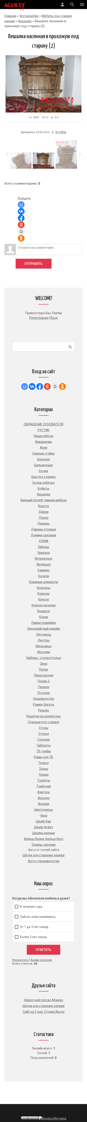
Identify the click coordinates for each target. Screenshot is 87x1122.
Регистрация (38, 318)
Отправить (34, 263)
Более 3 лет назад (33, 937)
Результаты (20, 960)
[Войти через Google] (21, 231)
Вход (54, 318)
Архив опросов (41, 960)
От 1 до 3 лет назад (34, 927)
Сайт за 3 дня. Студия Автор (43, 1012)
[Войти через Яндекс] (21, 224)
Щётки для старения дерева (43, 1006)
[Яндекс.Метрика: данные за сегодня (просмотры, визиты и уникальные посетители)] (52, 1118)
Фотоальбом (29, 16)
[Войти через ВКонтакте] (21, 211)
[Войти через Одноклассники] (21, 238)
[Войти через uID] (21, 204)
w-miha (60, 132)
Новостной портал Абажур (43, 1000)
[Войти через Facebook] (21, 218)
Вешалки (24, 21)
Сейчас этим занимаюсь (38, 917)
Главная (10, 16)
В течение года (31, 906)
